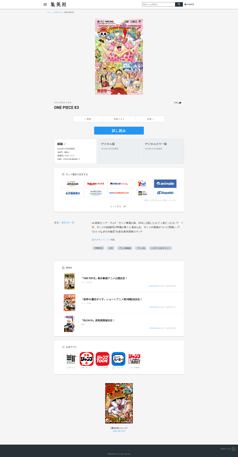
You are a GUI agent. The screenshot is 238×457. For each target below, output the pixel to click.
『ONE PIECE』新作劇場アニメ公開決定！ (104, 278)
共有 (176, 103)
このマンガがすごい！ (161, 248)
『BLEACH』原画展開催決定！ (98, 320)
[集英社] (58, 4)
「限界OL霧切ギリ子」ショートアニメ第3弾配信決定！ (111, 299)
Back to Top (228, 449)
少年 (111, 248)
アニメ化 (141, 248)
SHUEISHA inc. (113, 454)
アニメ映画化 (125, 248)
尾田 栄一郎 (67, 222)
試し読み (119, 131)
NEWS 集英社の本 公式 (156, 286)
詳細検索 (190, 4)
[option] (119, 56)
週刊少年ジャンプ (100, 239)
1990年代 (98, 248)
